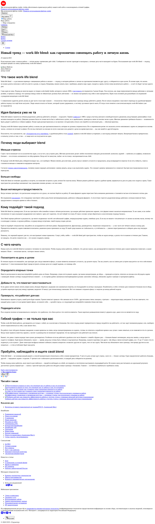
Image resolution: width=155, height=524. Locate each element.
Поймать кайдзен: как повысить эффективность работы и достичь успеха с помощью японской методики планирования (48, 399)
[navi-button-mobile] (3, 43)
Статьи (7, 47)
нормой (70, 134)
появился (76, 117)
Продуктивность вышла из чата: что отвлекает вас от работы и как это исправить (34, 387)
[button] (3, 37)
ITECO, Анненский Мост (47, 407)
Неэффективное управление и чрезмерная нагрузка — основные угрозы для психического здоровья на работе (44, 395)
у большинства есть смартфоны (37, 134)
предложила (77, 91)
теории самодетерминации (17, 168)
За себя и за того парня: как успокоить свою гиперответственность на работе (33, 391)
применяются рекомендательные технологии (42, 508)
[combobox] (10, 518)
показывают (15, 198)
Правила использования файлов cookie (37, 11)
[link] (4, 32)
